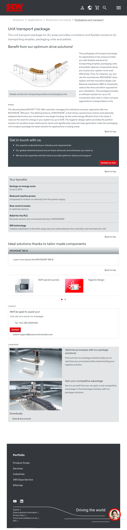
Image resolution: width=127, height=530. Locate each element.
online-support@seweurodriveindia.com (33, 334)
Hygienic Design (96, 279)
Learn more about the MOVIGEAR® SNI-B (33, 259)
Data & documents (21, 418)
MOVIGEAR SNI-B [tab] (19, 250)
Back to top (110, 131)
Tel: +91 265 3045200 (26, 322)
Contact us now (108, 162)
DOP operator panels (48, 279)
